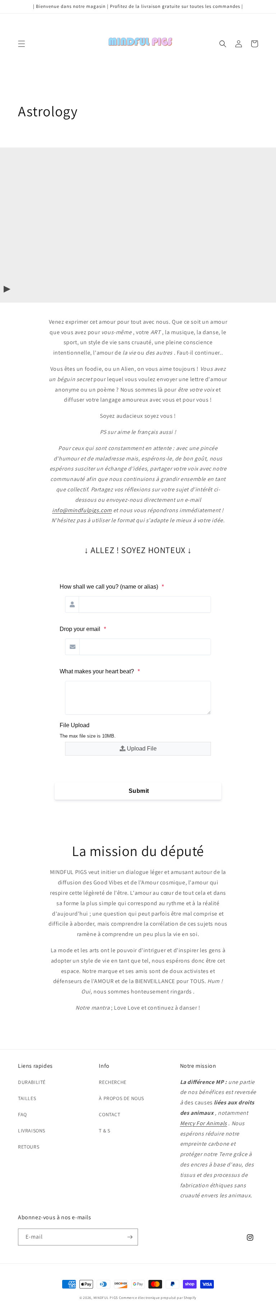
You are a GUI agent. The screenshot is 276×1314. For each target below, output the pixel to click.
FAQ (22, 1114)
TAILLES (27, 1098)
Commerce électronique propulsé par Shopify (158, 1297)
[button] (21, 44)
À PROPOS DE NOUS (121, 1098)
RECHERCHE (112, 1082)
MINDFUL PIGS (105, 1297)
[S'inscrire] (130, 1237)
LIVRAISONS (31, 1130)
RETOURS (28, 1147)
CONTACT (109, 1114)
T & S (104, 1130)
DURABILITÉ (32, 1082)
